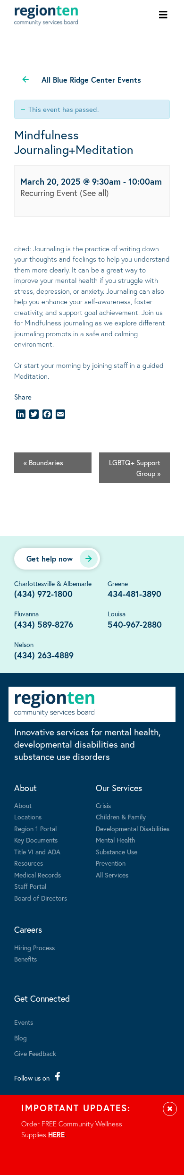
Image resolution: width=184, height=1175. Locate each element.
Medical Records (37, 874)
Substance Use (116, 851)
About (25, 787)
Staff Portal (30, 886)
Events (23, 1022)
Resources (28, 863)
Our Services (119, 787)
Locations (28, 816)
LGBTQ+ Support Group (134, 468)
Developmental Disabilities (132, 828)
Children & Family (121, 816)
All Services (112, 874)
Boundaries (43, 462)
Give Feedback (35, 1053)
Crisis (103, 805)
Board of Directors (40, 898)
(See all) (94, 192)
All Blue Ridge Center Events (91, 80)
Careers (28, 929)
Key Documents (36, 839)
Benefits (25, 958)
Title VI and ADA (37, 851)
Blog (20, 1037)
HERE (56, 1134)
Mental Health (115, 839)
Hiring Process (34, 947)
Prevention (110, 863)
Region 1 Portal (35, 828)
